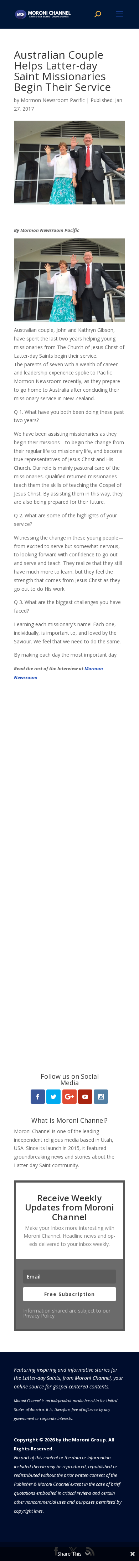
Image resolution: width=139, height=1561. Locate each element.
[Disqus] (69, 771)
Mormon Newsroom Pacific (53, 100)
